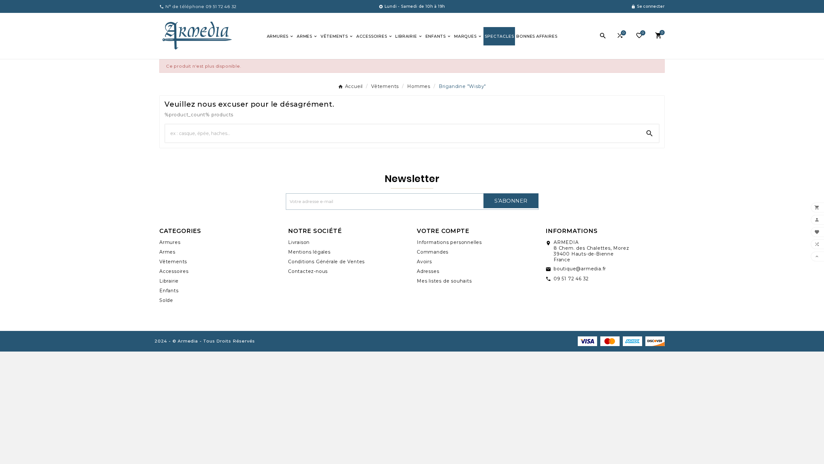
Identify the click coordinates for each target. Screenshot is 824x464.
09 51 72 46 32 (571, 279)
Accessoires (174, 271)
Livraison (299, 242)
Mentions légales (309, 252)
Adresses (428, 271)
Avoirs (424, 262)
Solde (166, 300)
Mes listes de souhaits (444, 281)
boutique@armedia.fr (580, 269)
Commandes (432, 252)
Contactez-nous (308, 271)
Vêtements (173, 262)
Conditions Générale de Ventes (326, 262)
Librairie (169, 281)
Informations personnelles (449, 242)
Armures (170, 242)
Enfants (169, 291)
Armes (167, 252)
